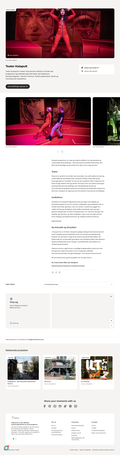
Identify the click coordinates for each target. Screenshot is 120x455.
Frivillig (94, 428)
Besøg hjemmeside (90, 67)
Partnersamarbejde (77, 425)
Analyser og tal (76, 433)
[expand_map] (111, 297)
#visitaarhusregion (78, 266)
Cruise (93, 425)
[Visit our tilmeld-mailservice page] (60, 406)
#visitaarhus (67, 266)
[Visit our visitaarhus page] (44, 406)
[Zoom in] (111, 320)
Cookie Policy (74, 450)
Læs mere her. (57, 221)
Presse (73, 428)
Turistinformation (56, 434)
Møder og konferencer (99, 433)
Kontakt (53, 428)
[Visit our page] (49, 406)
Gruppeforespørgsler (98, 430)
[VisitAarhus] (16, 418)
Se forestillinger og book (16, 86)
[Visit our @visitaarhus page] (65, 406)
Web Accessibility (85, 450)
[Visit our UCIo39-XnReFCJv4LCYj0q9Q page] (54, 406)
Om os (53, 425)
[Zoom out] (111, 325)
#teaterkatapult (57, 266)
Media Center (75, 430)
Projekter (74, 435)
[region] (83, 311)
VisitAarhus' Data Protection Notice (103, 450)
